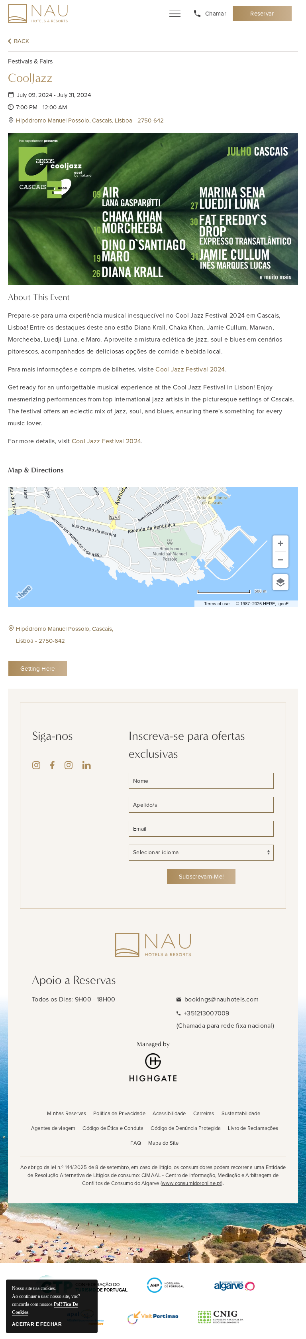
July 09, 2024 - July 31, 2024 (54, 95)
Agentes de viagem (53, 1128)
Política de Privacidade (119, 1113)
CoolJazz (30, 78)
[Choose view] (280, 582)
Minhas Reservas (66, 1113)
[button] (157, 120)
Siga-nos (52, 736)
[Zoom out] (280, 560)
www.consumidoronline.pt (192, 1183)
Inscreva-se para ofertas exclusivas (187, 745)
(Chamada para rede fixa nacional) (225, 1025)
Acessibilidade (169, 1113)
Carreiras (203, 1113)
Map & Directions (36, 470)
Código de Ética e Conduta (112, 1128)
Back (21, 41)
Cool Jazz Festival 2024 (190, 369)
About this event (39, 297)
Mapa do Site (163, 1143)
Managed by (153, 1044)
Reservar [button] (266, 15)
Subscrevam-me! (201, 876)
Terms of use (217, 603)
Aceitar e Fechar (37, 1324)
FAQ (135, 1143)
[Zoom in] (280, 543)
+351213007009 (207, 1013)
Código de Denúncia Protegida (186, 1128)
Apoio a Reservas (74, 980)
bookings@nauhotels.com (221, 999)
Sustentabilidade (241, 1113)
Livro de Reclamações (253, 1128)
